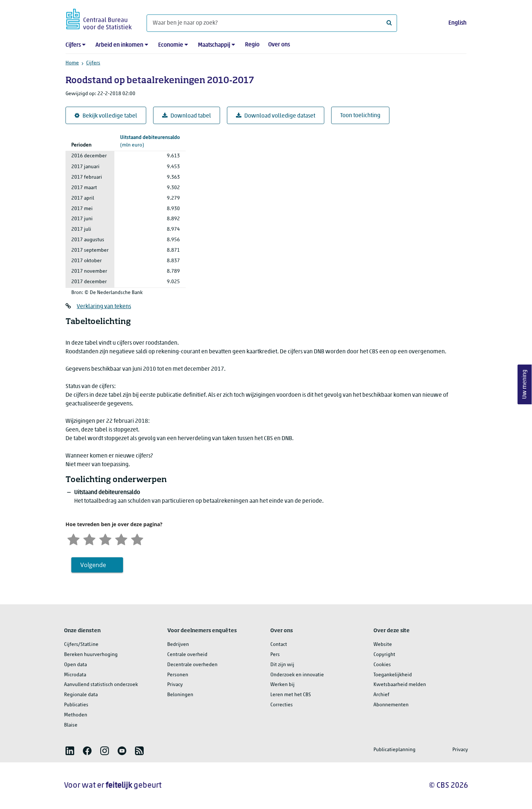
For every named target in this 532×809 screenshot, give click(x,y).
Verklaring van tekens (104, 307)
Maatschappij (214, 45)
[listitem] (70, 751)
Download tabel (190, 116)
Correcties (281, 705)
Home (72, 63)
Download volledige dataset (279, 116)
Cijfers (73, 45)
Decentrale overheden (192, 665)
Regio (252, 45)
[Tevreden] (121, 538)
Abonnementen (391, 705)
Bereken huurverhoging (91, 654)
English (457, 23)
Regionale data (81, 695)
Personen (177, 675)
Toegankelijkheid (392, 675)
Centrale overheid (187, 654)
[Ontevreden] (89, 538)
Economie (170, 45)
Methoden (75, 715)
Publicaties (76, 705)
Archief (381, 695)
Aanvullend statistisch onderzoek (101, 684)
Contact (278, 644)
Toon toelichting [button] (360, 116)
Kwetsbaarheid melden (399, 684)
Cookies (382, 665)
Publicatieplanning (394, 750)
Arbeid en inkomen (119, 45)
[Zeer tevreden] (137, 538)
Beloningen (180, 695)
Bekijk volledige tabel (110, 116)
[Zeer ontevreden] (73, 538)
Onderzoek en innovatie (297, 675)
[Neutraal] (105, 538)
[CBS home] (99, 18)
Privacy (175, 684)
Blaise (70, 725)
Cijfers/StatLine (81, 644)
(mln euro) (150, 141)
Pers (275, 654)
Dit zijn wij (282, 665)
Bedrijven (178, 644)
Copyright (384, 654)
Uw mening (525, 384)
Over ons (279, 45)
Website (382, 644)
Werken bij (282, 684)
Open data (75, 665)
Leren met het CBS (290, 695)
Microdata (75, 675)
